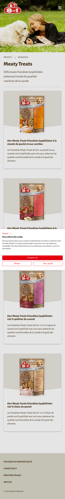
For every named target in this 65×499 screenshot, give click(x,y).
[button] (7, 233)
